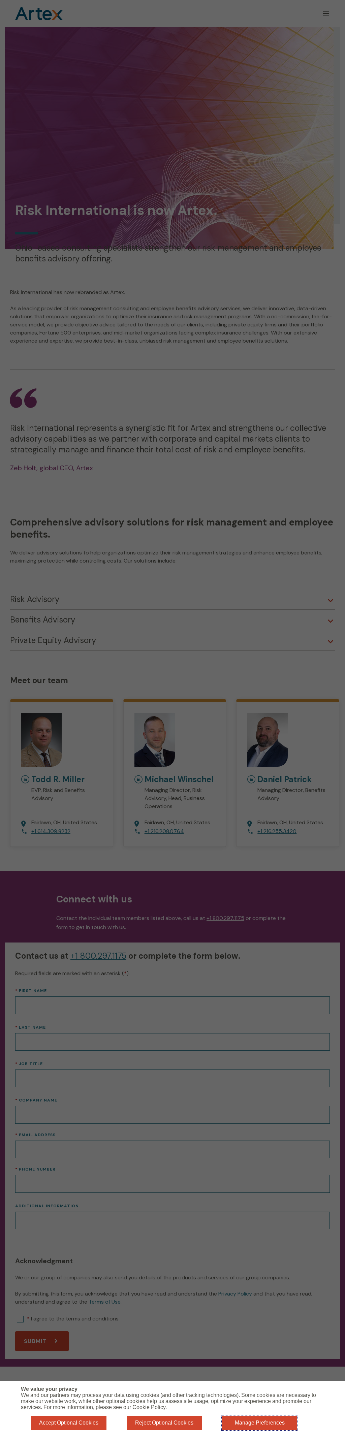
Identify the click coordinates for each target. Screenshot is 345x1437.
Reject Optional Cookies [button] (164, 1423)
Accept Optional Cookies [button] (68, 1423)
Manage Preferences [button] (260, 1423)
